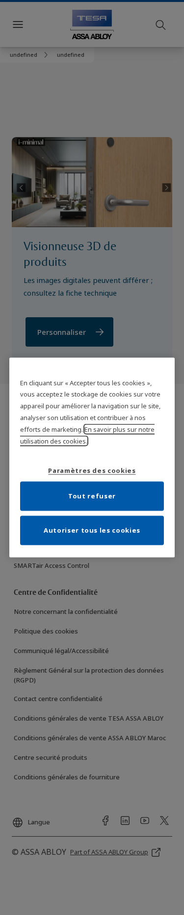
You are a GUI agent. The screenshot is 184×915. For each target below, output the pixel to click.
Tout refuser (92, 496)
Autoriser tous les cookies (92, 530)
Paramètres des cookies (91, 470)
